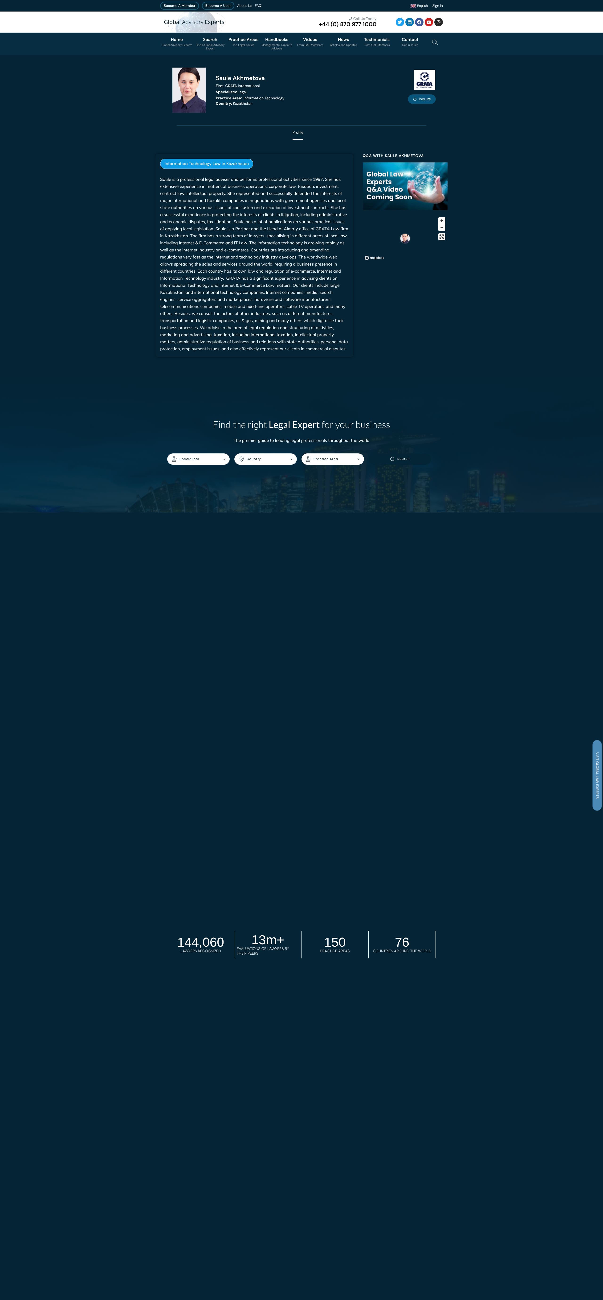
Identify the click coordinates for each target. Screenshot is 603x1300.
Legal (231, 91)
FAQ (258, 5)
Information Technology (250, 98)
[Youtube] (429, 22)
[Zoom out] (441, 227)
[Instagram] (438, 22)
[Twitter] (400, 22)
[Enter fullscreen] (441, 236)
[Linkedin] (409, 22)
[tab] (206, 164)
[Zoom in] (441, 220)
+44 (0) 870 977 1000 (347, 24)
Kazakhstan (234, 103)
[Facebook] (419, 22)
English (422, 5)
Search (403, 458)
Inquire (425, 99)
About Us (244, 5)
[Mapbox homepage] (374, 258)
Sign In (437, 5)
